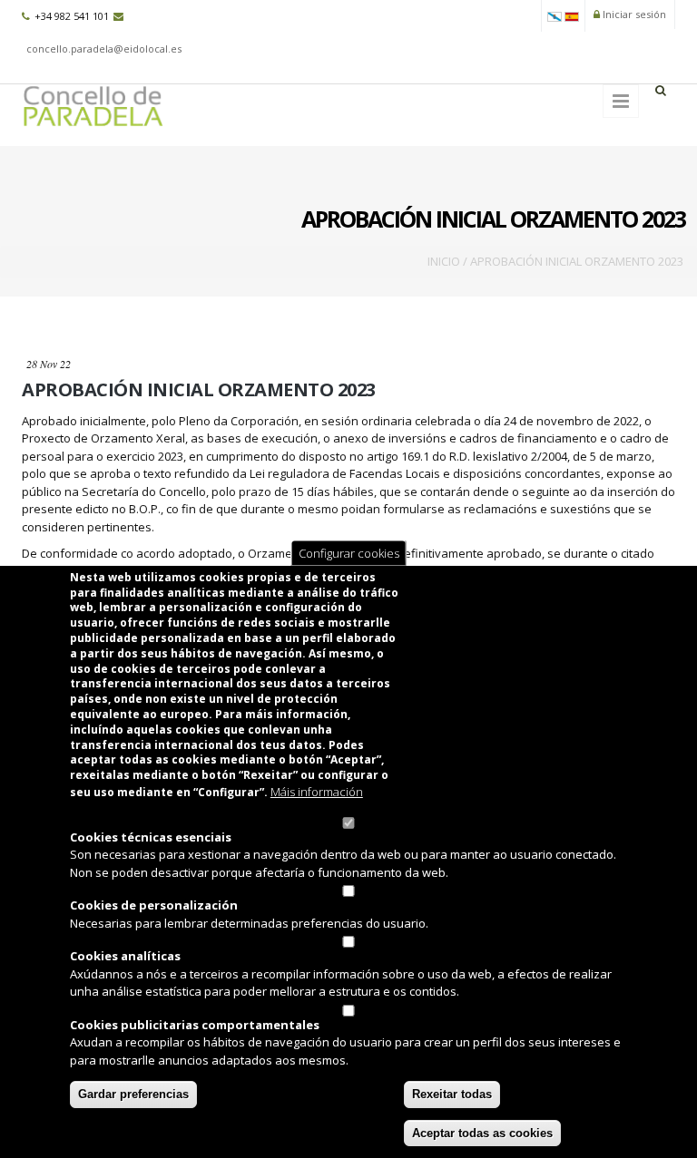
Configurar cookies (349, 552)
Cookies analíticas (125, 956)
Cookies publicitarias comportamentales (194, 1025)
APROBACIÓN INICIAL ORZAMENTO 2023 (199, 389)
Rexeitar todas (452, 1094)
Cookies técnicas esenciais (150, 837)
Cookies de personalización (154, 905)
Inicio (443, 261)
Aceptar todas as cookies (482, 1133)
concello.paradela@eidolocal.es (104, 48)
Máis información (316, 791)
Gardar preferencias (133, 1094)
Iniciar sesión (633, 14)
